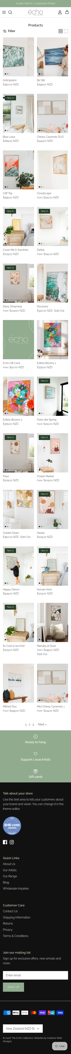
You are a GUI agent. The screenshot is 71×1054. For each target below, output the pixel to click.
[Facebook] (32, 552)
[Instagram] (38, 552)
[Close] (63, 500)
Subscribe (35, 540)
